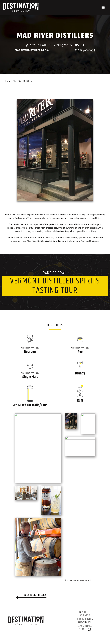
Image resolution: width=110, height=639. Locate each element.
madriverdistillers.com (32, 50)
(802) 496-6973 (85, 50)
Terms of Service (84, 626)
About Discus (84, 615)
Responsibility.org (84, 619)
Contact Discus (84, 612)
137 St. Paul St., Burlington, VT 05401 (56, 45)
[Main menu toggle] (103, 7)
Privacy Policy (84, 622)
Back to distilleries (35, 595)
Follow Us (82, 629)
